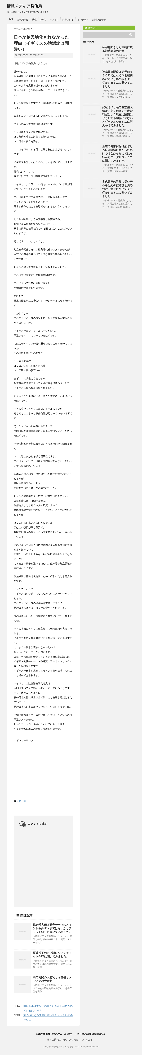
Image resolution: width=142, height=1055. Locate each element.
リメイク (54, 19)
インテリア (82, 19)
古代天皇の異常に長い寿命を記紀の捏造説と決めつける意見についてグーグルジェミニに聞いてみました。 (117, 189)
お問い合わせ (99, 19)
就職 (34, 19)
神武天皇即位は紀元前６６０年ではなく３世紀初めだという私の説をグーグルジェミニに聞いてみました (117, 79)
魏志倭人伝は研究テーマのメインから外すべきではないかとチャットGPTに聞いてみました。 (52, 928)
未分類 (22, 801)
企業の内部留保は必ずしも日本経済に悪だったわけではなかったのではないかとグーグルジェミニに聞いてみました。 (117, 153)
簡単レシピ (68, 19)
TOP (11, 19)
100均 (43, 19)
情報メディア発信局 (24, 6)
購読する (92, 27)
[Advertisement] (40, 767)
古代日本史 (22, 19)
